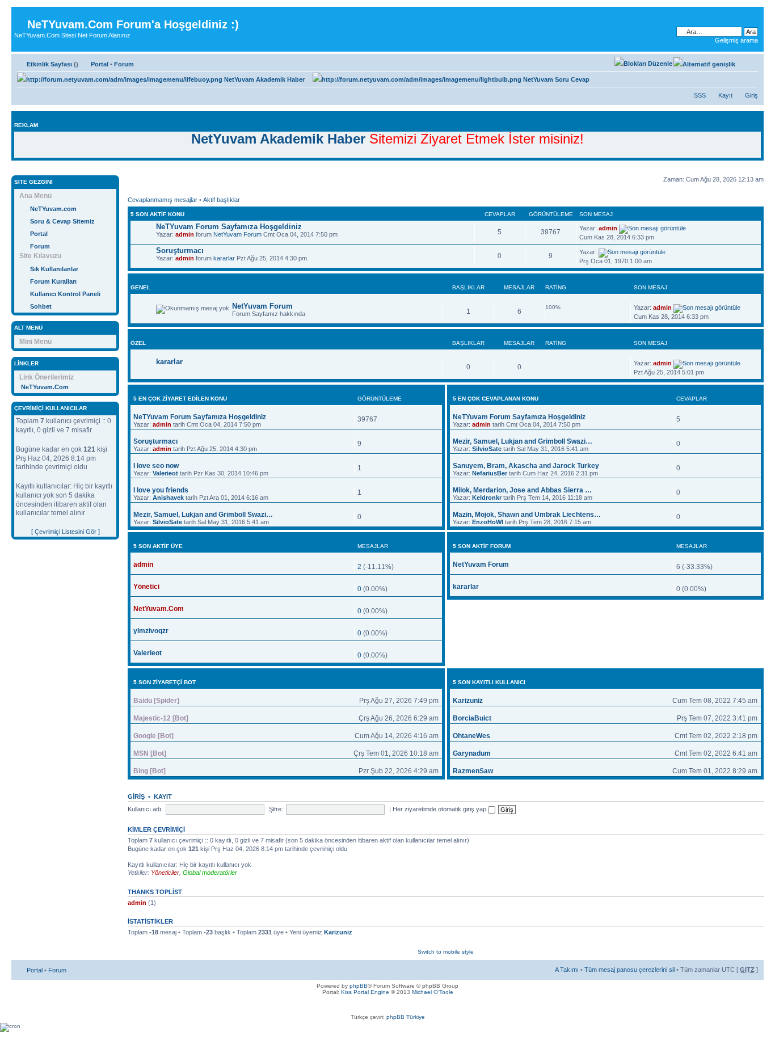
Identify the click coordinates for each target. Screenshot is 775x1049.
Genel (140, 287)
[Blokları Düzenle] (643, 63)
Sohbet (41, 306)
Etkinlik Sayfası (49, 64)
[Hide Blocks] (14, 169)
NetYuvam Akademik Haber (263, 79)
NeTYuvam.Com (45, 387)
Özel (138, 343)
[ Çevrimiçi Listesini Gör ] (65, 531)
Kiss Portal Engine (365, 992)
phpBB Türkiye (405, 1017)
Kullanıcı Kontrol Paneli (65, 293)
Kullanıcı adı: (145, 809)
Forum (124, 64)
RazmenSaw (473, 771)
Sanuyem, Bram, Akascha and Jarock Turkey (526, 466)
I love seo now (156, 466)
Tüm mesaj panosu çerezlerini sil (629, 969)
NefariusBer (489, 473)
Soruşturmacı (180, 250)
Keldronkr (487, 497)
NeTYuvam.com (53, 208)
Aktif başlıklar (221, 199)
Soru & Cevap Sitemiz (62, 221)
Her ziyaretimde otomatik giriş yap (440, 809)
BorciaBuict (472, 718)
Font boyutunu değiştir (750, 62)
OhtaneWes (471, 736)
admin (184, 234)
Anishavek (168, 497)
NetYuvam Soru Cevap (555, 79)
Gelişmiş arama (736, 40)
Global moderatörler (210, 872)
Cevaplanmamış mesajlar (162, 199)
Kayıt (725, 95)
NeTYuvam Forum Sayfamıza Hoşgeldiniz (229, 226)
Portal (99, 64)
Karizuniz (468, 701)
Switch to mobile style (446, 952)
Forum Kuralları (53, 281)
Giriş (751, 95)
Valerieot (165, 473)
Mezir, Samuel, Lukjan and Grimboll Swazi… (203, 515)
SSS (700, 95)
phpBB (358, 986)
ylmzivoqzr (151, 631)
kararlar (224, 258)
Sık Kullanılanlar (54, 269)
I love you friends (160, 490)
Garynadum (472, 753)
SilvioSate (167, 522)
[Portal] (20, 16)
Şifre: (276, 809)
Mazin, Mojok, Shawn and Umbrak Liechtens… (527, 515)
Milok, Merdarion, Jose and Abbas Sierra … (522, 490)
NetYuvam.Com (158, 609)
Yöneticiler (165, 872)
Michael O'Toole (432, 992)
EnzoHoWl (487, 522)
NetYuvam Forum (237, 234)
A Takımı (567, 969)
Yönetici (146, 587)
